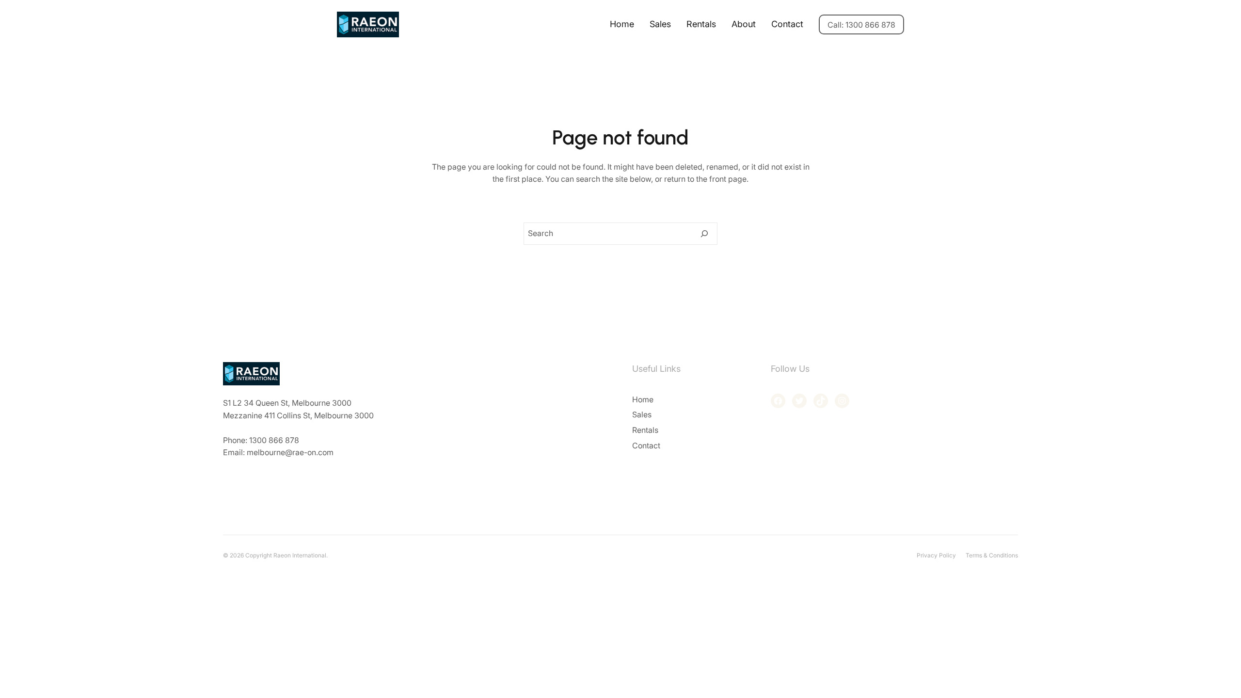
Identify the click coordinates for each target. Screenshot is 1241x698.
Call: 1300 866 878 (861, 25)
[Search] (704, 233)
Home (622, 24)
